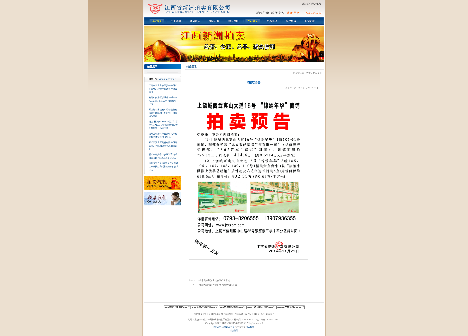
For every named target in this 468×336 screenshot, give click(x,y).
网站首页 (156, 21)
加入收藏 (316, 3)
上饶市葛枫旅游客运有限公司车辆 (213, 280)
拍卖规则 (233, 21)
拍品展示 (252, 21)
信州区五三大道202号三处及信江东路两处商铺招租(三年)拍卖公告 (164, 166)
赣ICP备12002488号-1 (224, 327)
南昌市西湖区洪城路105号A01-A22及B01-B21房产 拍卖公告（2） (163, 100)
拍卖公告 (214, 21)
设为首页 (306, 3)
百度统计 (234, 330)
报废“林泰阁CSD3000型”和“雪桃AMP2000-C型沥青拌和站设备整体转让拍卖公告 (163, 124)
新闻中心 (195, 21)
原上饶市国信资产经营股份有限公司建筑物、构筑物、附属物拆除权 (163, 112)
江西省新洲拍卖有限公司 (189, 9)
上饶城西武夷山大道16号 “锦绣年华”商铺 (217, 285)
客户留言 (291, 21)
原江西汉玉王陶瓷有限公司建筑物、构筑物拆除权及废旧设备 (163, 145)
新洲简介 (176, 21)
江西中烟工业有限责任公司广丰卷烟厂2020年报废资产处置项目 (163, 88)
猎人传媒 (250, 327)
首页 (308, 73)
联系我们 (310, 21)
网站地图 (269, 314)
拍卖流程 (272, 21)
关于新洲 (208, 314)
